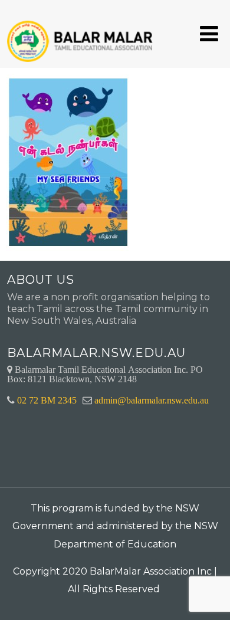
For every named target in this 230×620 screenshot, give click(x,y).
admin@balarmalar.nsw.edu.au (151, 400)
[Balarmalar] (82, 33)
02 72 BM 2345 (47, 400)
